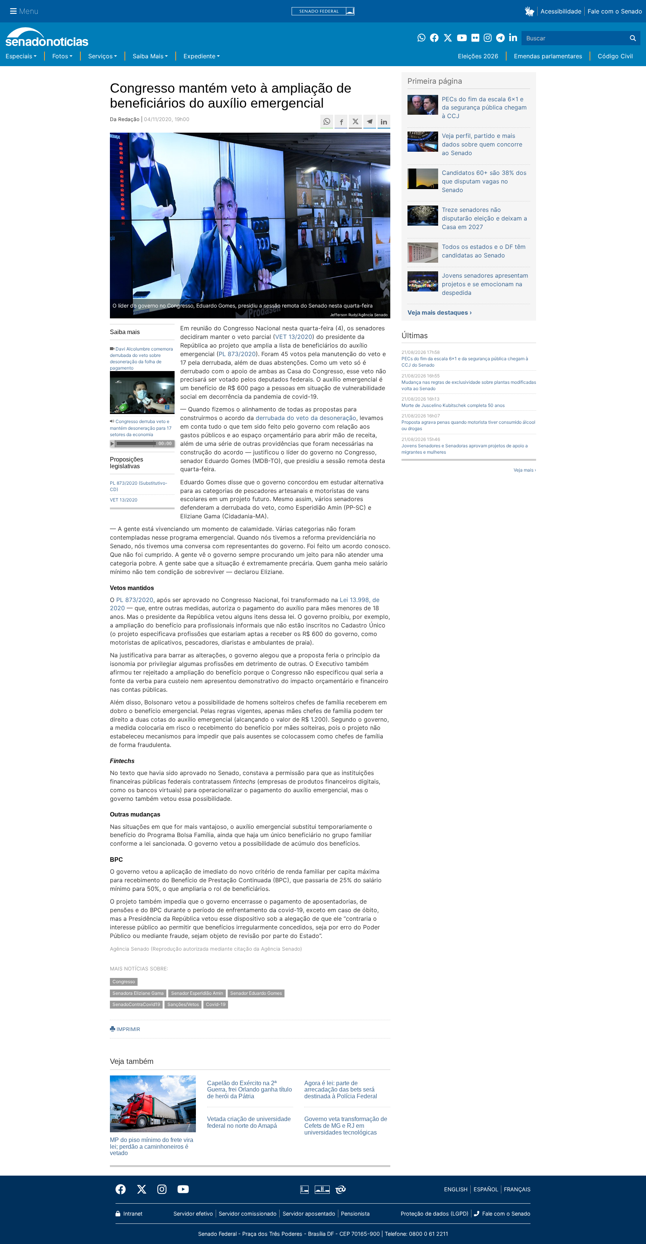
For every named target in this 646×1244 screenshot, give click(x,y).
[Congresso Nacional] (322, 1189)
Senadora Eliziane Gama (138, 993)
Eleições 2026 (478, 56)
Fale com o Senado (615, 11)
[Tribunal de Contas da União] (340, 1189)
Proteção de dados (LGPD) (434, 1213)
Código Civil (615, 56)
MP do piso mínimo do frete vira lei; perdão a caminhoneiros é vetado (151, 1146)
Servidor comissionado (248, 1213)
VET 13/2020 (124, 500)
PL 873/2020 (237, 354)
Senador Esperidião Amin (197, 993)
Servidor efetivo (193, 1213)
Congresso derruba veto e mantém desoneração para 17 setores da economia (141, 428)
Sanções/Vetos (183, 1004)
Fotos (60, 56)
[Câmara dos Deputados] (304, 1189)
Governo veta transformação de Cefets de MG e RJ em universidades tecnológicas (345, 1125)
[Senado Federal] (323, 11)
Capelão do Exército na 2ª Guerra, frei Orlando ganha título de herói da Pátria (249, 1089)
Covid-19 (215, 1004)
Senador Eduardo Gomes (256, 993)
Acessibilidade (561, 11)
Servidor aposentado (309, 1213)
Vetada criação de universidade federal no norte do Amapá (249, 1122)
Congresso (124, 981)
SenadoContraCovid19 (136, 1004)
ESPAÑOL (486, 1189)
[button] (531, 11)
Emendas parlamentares (548, 56)
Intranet (132, 1213)
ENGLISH (456, 1189)
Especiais (19, 56)
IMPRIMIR (127, 1029)
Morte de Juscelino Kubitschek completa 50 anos (453, 405)
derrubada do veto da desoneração (305, 418)
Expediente (199, 56)
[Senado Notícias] (47, 39)
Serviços (100, 56)
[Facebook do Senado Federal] (123, 1189)
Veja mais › (525, 470)
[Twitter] (141, 1189)
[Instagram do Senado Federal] (162, 1189)
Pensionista (355, 1213)
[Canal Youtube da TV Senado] (180, 1189)
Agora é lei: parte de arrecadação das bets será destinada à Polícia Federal (340, 1089)
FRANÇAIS (517, 1189)
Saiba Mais (148, 56)
